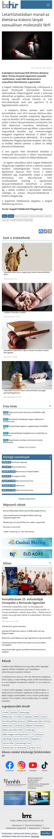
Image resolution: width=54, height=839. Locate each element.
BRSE (37, 717)
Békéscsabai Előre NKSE (13, 730)
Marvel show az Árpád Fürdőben (27, 471)
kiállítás (14, 712)
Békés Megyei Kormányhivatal (15, 734)
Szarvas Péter (8, 743)
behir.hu (49, 68)
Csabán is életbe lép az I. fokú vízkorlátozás (18, 532)
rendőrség (29, 730)
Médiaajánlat (34, 828)
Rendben (46, 833)
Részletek (35, 836)
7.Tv (32, 734)
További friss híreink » (27, 447)
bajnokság (7, 739)
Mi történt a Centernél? (11, 527)
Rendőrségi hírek (24, 743)
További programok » (27, 499)
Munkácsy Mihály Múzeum (14, 721)
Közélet (11, 216)
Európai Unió (34, 747)
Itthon (5, 216)
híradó (5, 712)
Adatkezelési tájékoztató (16, 828)
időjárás (29, 725)
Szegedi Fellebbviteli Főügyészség (21, 220)
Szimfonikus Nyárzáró (19, 462)
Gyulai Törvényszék (21, 216)
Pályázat (45, 828)
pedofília (48, 216)
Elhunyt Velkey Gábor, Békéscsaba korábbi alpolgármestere (24, 511)
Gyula (44, 717)
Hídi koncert (20, 485)
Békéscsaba (7, 725)
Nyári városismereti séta (24, 481)
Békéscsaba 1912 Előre (12, 717)
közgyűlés (35, 739)
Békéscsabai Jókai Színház (38, 721)
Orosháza (19, 725)
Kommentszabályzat (33, 825)
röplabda (28, 717)
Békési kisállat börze (19, 467)
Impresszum (17, 825)
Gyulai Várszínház (21, 739)
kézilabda (39, 725)
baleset (39, 734)
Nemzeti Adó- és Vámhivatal (14, 747)
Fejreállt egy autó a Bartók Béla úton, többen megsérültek (24, 522)
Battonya (6, 220)
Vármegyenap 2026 (18, 476)
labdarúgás (24, 712)
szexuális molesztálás (36, 216)
